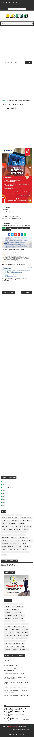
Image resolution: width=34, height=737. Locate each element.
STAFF (10, 549)
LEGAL (23, 626)
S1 (7, 100)
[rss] (27, 1)
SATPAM (4, 546)
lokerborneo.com (17, 732)
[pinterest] (16, 2)
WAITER (27, 552)
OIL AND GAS (25, 629)
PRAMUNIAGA (21, 535)
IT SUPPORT (27, 526)
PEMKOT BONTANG (10, 635)
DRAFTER (22, 520)
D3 (3, 481)
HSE (21, 526)
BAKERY (15, 604)
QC (18, 540)
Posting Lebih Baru (8, 292)
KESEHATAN (25, 624)
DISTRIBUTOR (8, 615)
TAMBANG (14, 649)
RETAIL (6, 646)
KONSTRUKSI (16, 626)
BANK (21, 604)
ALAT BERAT (10, 515)
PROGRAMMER (5, 537)
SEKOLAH (7, 649)
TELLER (24, 549)
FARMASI (15, 621)
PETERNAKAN (16, 644)
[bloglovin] (20, 1)
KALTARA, (24, 113)
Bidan (17, 518)
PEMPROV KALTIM (9, 638)
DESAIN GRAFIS (6, 520)
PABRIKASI (12, 632)
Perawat (13, 540)
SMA (3, 496)
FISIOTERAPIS (12, 523)
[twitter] (10, 2)
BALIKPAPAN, (7, 113)
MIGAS (18, 629)
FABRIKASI (8, 621)
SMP (3, 502)
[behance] (30, 1)
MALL (6, 629)
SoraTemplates (12, 726)
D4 (3, 484)
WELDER (4, 555)
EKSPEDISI (8, 618)
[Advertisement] (17, 44)
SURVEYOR (17, 549)
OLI (6, 632)
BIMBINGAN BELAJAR (18, 606)
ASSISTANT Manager (7, 518)
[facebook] (6, 2)
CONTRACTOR (16, 609)
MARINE (12, 629)
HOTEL (11, 624)
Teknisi (20, 552)
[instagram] (3, 2)
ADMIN (3, 515)
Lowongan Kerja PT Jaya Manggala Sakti (13, 264)
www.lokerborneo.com (7, 564)
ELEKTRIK (4, 523)
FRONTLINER (5, 526)
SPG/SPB (4, 549)
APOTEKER (18, 515)
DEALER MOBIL (9, 612)
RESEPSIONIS (16, 543)
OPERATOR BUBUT (21, 532)
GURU (12, 526)
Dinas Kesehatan (19, 615)
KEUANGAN (8, 626)
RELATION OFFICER (27, 540)
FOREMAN (21, 523)
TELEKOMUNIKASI (24, 649)
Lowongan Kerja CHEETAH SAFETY (14, 674)
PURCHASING (5, 540)
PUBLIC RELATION (23, 537)
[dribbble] (23, 1)
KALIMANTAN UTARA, (16, 113)
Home (4, 100)
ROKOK (12, 646)
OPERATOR (11, 532)
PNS (15, 535)
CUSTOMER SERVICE (26, 518)
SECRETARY (11, 546)
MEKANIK (25, 529)
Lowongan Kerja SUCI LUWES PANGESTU (16, 687)
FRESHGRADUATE (7, 487)
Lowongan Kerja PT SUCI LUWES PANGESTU (14, 249)
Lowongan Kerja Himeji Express (13, 720)
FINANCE (22, 621)
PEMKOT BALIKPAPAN (22, 632)
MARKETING (17, 529)
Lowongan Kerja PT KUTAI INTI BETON (15, 714)
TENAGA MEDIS (6, 552)
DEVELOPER (15, 520)
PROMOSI (14, 537)
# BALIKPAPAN (10, 228)
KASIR (3, 529)
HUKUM (17, 624)
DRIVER (29, 520)
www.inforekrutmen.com (8, 565)
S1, (28, 113)
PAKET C (5, 490)
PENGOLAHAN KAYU (21, 638)
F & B (21, 618)
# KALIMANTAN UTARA (21, 228)
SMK (3, 499)
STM (3, 505)
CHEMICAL (7, 609)
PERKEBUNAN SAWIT (19, 641)
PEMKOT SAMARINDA (22, 635)
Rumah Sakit (20, 646)
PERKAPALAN (8, 641)
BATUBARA (7, 606)
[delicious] (16, 5)
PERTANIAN (8, 644)
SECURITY (19, 546)
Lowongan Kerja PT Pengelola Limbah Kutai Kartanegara (14, 279)
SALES (24, 543)
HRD (17, 526)
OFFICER (4, 532)
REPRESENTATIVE (6, 543)
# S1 (9, 230)
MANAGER (9, 529)
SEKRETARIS (27, 546)
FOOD (6, 624)
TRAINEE (14, 552)
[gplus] (13, 2)
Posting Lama (27, 292)
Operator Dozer (6, 535)
